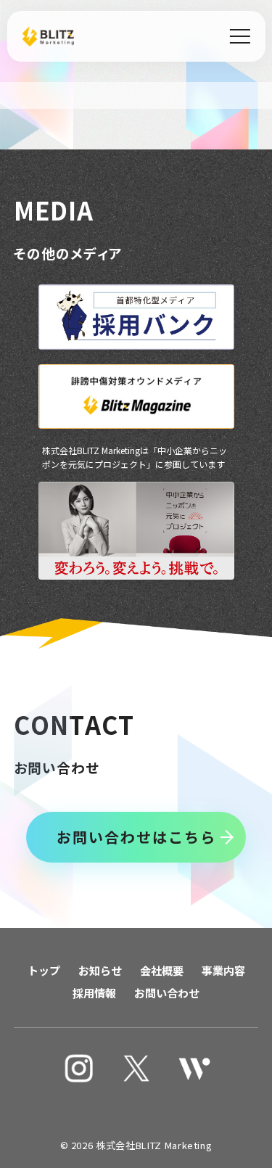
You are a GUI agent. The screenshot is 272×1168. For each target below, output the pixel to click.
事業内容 (223, 970)
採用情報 (94, 992)
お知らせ (100, 970)
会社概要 (162, 970)
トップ (44, 970)
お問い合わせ (166, 992)
